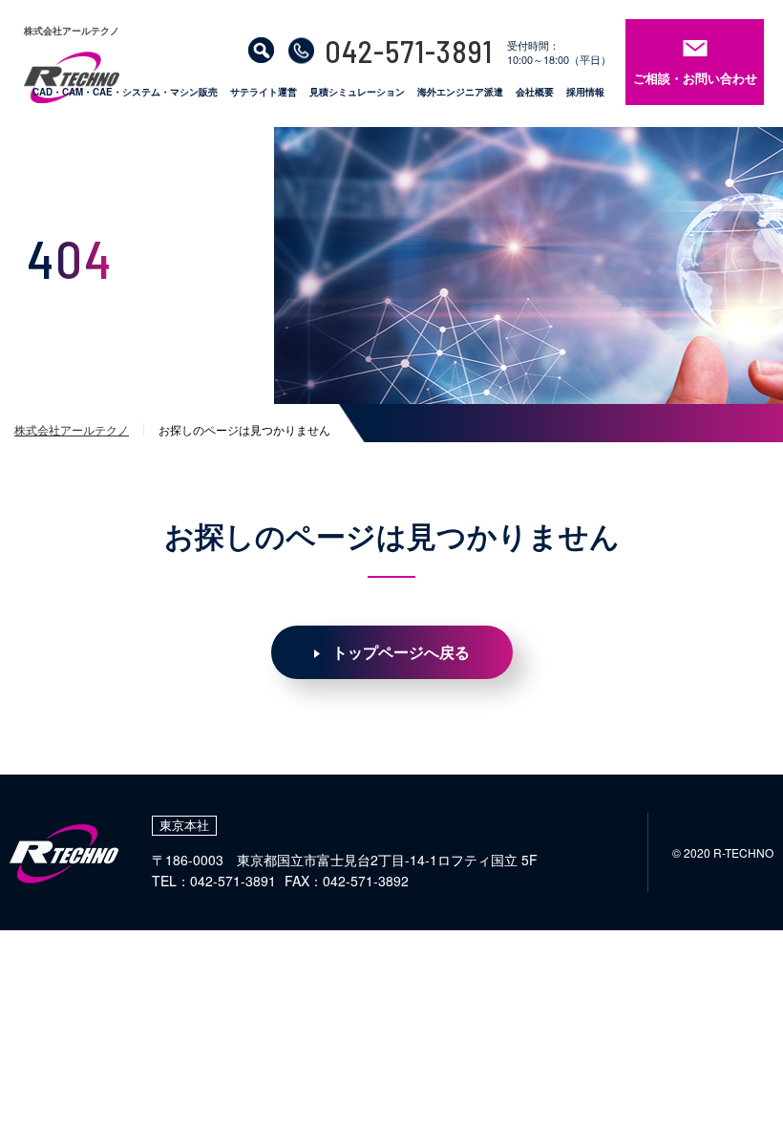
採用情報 (585, 92)
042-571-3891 (409, 50)
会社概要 (535, 92)
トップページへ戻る (401, 652)
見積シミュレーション (357, 92)
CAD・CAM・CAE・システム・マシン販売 (125, 92)
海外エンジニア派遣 (460, 92)
